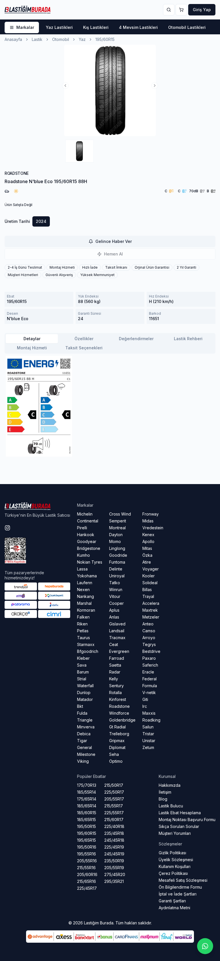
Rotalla (115, 692)
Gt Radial (117, 726)
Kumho (83, 555)
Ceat (113, 644)
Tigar (82, 740)
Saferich (150, 665)
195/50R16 (86, 847)
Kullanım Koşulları (174, 866)
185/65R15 (86, 819)
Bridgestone (88, 548)
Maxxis (149, 713)
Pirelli (82, 527)
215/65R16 (86, 881)
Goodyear (86, 541)
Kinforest (117, 699)
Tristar (148, 733)
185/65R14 (86, 805)
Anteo (148, 623)
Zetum (148, 747)
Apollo (148, 541)
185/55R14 (86, 792)
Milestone (86, 754)
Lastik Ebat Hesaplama (180, 812)
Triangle (85, 720)
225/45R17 (87, 888)
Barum (83, 671)
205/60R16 (87, 874)
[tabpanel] (110, 406)
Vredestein (152, 527)
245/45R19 (114, 853)
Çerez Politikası (173, 873)
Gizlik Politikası (172, 852)
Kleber (83, 658)
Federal (149, 678)
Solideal (150, 582)
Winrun (115, 589)
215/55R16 (86, 867)
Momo (115, 541)
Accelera (150, 603)
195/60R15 (86, 833)
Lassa (82, 568)
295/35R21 (114, 881)
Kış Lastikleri (96, 27)
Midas (148, 520)
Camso (148, 630)
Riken (82, 623)
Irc (144, 706)
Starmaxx (86, 644)
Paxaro (149, 658)
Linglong (117, 548)
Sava (82, 665)
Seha (114, 754)
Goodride (118, 555)
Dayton (116, 534)
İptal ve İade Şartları (178, 893)
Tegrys (149, 644)
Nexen (83, 589)
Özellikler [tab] (83, 338)
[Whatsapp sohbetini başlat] (205, 946)
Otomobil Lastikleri (187, 27)
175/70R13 (86, 785)
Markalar (25, 27)
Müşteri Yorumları (175, 833)
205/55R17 (114, 798)
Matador (85, 699)
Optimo (116, 761)
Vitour (114, 596)
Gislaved (117, 623)
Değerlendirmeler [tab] (136, 338)
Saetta (115, 665)
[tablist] (110, 343)
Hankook (85, 534)
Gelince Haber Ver (113, 241)
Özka (147, 555)
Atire (146, 562)
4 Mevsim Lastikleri (138, 27)
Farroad (116, 658)
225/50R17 (114, 792)
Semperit (117, 520)
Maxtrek (150, 610)
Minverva (86, 726)
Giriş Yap (202, 9)
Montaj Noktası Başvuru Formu (187, 819)
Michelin (85, 514)
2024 (41, 221)
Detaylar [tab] (31, 338)
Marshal (84, 603)
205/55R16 (87, 860)
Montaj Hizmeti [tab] (32, 347)
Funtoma (117, 562)
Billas (147, 589)
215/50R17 (113, 785)
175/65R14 (86, 798)
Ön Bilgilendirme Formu (180, 887)
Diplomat (117, 747)
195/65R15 (86, 840)
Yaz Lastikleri (59, 27)
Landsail (116, 630)
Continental (87, 520)
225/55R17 (114, 812)
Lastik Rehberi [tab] (188, 338)
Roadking (151, 720)
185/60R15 (86, 812)
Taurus (83, 637)
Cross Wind (120, 514)
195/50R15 (86, 826)
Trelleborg (119, 733)
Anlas (114, 617)
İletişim (165, 792)
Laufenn (84, 582)
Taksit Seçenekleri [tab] (84, 347)
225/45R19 (114, 847)
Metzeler (150, 617)
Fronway (150, 514)
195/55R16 (86, 853)
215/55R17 (113, 805)
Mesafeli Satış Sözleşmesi (183, 880)
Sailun (148, 726)
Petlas (83, 630)
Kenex (148, 534)
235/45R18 (114, 833)
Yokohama (87, 575)
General (84, 747)
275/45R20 (114, 874)
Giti (145, 699)
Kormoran (86, 610)
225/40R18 (114, 826)
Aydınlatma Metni (174, 907)
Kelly (113, 678)
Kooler (148, 575)
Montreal (117, 527)
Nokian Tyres (89, 562)
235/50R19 (114, 860)
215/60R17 (113, 819)
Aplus (114, 610)
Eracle (148, 671)
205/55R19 (114, 867)
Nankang (85, 596)
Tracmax (117, 637)
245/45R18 (114, 840)
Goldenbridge (122, 720)
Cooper (116, 603)
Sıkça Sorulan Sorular (179, 826)
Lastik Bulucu (171, 805)
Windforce (119, 713)
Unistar (148, 740)
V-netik (149, 692)
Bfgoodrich (87, 651)
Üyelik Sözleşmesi (176, 859)
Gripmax (117, 740)
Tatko (114, 582)
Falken (83, 617)
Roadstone (119, 706)
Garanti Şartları (172, 900)
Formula (149, 685)
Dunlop (84, 692)
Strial (81, 678)
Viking (83, 761)
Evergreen (119, 651)
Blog (163, 798)
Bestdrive (151, 651)
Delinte (115, 568)
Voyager (150, 568)
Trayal (148, 596)
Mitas (147, 548)
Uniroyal (117, 575)
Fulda (82, 713)
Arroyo (148, 637)
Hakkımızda (169, 785)
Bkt (80, 706)
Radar (114, 671)
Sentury (116, 685)
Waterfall (85, 685)
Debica (84, 733)
